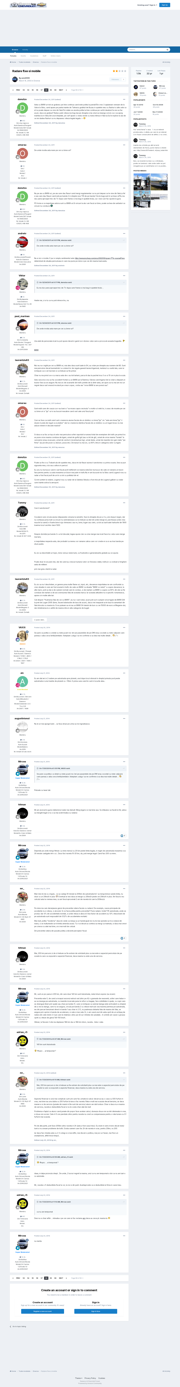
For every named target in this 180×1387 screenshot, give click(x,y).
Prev (18, 90)
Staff (44, 56)
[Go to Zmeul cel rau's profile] (155, 94)
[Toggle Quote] (38, 240)
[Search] (167, 50)
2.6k (23, 910)
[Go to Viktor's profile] (22, 284)
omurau (22, 145)
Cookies (101, 1378)
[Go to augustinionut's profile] (22, 727)
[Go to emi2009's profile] (15, 79)
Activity (25, 50)
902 (23, 121)
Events (23, 56)
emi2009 (26, 78)
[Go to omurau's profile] (22, 153)
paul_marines (22, 316)
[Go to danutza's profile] (22, 108)
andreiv (22, 233)
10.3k (23, 783)
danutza (22, 99)
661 (23, 1053)
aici (84, 1218)
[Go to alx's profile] (22, 681)
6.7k (23, 524)
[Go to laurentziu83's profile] (22, 368)
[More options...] (124, 99)
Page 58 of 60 (76, 90)
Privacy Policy (90, 1378)
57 (42, 90)
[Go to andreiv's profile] (22, 242)
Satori (142, 86)
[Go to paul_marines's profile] (22, 324)
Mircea (22, 761)
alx (22, 673)
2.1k (23, 338)
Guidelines (34, 56)
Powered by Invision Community (90, 1383)
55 (33, 90)
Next (61, 90)
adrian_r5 (22, 1032)
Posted (44, 99)
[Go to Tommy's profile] (22, 511)
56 (37, 90)
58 (46, 90)
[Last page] (66, 90)
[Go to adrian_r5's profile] (22, 1040)
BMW (36, 350)
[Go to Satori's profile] (136, 87)
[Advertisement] (90, 28)
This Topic (158, 49)
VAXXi (22, 627)
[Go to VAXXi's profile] (22, 636)
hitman (22, 804)
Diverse (37, 81)
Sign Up (165, 5)
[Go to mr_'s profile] (22, 897)
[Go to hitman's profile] (22, 813)
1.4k (23, 826)
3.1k (23, 740)
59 (51, 90)
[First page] (13, 90)
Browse (15, 50)
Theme (78, 1378)
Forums (13, 56)
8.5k (23, 649)
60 (55, 90)
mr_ (22, 888)
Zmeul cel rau (164, 93)
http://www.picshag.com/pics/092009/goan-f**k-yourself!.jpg (100, 258)
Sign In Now (95, 1311)
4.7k (23, 694)
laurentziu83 (22, 360)
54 (28, 90)
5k (23, 297)
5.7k (23, 381)
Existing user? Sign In (147, 5)
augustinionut (22, 718)
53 (24, 90)
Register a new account (43, 1311)
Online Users (55, 56)
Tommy (22, 502)
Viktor (22, 275)
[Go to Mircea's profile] (22, 770)
